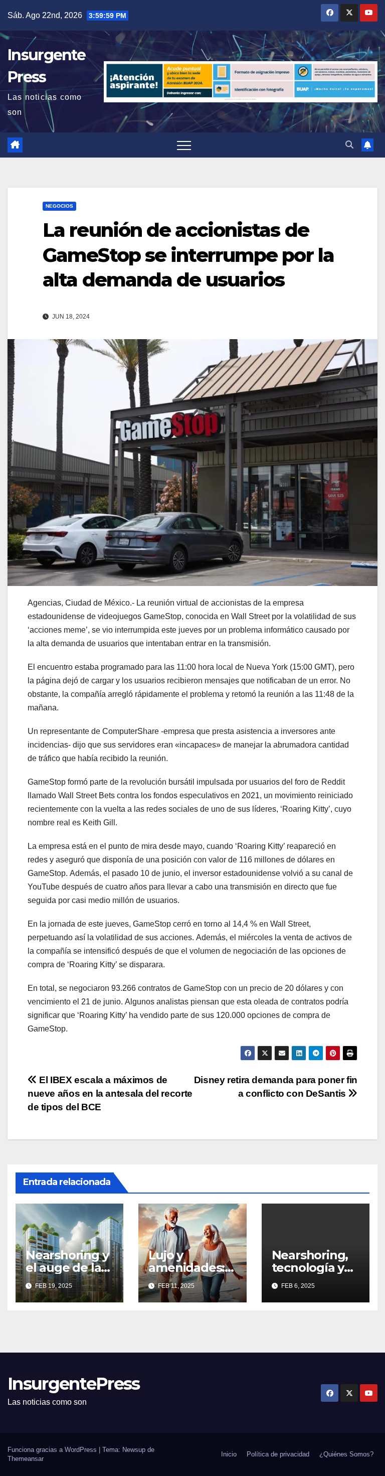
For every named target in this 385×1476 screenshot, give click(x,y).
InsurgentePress (74, 1383)
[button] (349, 144)
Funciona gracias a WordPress (53, 1449)
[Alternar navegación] (184, 145)
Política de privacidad (278, 1454)
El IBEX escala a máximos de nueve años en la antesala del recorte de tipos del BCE (110, 1093)
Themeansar (26, 1458)
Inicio (229, 1454)
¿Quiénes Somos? (346, 1454)
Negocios (59, 206)
